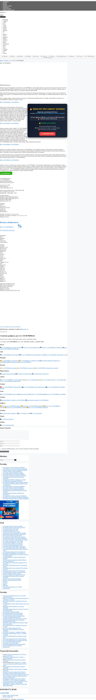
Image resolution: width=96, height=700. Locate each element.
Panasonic (5, 37)
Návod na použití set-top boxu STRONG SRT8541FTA (15, 676)
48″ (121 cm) (36, 56)
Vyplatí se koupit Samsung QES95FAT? (12, 471)
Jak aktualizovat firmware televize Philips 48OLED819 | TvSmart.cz (13, 683)
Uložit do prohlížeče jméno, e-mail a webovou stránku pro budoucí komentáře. (20, 448)
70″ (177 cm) (79, 56)
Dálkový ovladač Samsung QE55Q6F (12, 580)
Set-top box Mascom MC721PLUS (17, 673)
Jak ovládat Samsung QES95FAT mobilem (13, 473)
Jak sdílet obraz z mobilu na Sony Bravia (12, 543)
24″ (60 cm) (4, 56)
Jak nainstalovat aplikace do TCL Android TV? (14, 551)
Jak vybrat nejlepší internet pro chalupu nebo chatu (15, 640)
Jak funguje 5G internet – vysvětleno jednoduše (14, 632)
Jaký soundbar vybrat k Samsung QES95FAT (14, 467)
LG (4, 33)
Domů (1, 60)
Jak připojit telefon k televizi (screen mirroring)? (14, 572)
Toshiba (5, 50)
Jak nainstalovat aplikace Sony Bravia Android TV (15, 538)
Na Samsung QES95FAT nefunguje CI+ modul (14, 479)
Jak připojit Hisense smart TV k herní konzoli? (14, 570)
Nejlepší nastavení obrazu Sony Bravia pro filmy (14, 533)
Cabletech (5, 21)
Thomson (5, 49)
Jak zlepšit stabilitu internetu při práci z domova (14, 644)
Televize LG (25, 329)
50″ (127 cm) (43, 56)
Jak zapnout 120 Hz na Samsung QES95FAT (13, 489)
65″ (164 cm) (71, 56)
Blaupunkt (5, 19)
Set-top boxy (6, 7)
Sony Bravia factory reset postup (10, 529)
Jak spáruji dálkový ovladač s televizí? (12, 573)
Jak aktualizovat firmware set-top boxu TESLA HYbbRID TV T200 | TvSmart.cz (14, 679)
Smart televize (6, 588)
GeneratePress (20, 699)
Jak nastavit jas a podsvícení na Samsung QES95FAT (15, 497)
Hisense (5, 27)
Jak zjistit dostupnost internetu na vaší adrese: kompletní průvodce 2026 (13, 620)
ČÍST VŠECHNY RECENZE (7, 230)
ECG (4, 23)
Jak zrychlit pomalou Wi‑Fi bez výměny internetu (14, 638)
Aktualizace (6, 1)
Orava (4, 35)
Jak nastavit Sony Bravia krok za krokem (12, 526)
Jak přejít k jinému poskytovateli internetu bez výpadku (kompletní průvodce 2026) (14, 616)
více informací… (6, 173)
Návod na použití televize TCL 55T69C (12, 587)
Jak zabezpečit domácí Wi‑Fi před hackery (13, 613)
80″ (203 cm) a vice (48, 57)
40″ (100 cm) (20, 56)
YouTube (5, 582)
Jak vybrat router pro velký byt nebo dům (13, 614)
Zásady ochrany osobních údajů (10, 695)
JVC (4, 31)
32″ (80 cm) (12, 56)
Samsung (5, 39)
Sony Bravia (6, 44)
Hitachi (4, 29)
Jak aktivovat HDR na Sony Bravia (11, 531)
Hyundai (5, 30)
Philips (4, 38)
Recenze (5, 4)
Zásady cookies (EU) (8, 696)
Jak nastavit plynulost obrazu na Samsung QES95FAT (16, 498)
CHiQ (4, 22)
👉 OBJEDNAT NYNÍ (47, 133)
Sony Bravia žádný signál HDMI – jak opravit (14, 546)
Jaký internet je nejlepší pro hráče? (11, 611)
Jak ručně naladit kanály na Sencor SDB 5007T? (14, 547)
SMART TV (3, 12)
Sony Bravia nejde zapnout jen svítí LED (12, 545)
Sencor (4, 41)
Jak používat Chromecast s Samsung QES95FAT (14, 475)
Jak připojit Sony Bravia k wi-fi (10, 530)
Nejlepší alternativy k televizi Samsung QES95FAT (15, 470)
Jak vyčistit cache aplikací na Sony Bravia (13, 541)
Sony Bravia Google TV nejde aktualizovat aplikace (15, 539)
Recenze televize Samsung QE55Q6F (12, 578)
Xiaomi (5, 53)
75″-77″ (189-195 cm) (89, 56)
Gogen (4, 26)
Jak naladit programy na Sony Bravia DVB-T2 (14, 527)
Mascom (5, 34)
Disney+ (5, 584)
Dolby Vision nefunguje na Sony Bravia (12, 535)
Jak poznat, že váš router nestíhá (10, 643)
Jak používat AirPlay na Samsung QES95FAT (14, 474)
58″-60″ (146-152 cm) (61, 56)
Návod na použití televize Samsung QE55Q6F (14, 574)
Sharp (4, 42)
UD (4, 52)
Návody (5, 3)
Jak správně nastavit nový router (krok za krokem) (15, 618)
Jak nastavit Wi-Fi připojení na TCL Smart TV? (14, 553)
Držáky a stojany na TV (8, 10)
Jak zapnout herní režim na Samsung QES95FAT (14, 495)
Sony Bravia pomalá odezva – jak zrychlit (13, 542)
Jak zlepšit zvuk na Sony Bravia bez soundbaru (14, 537)
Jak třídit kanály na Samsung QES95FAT (12, 481)
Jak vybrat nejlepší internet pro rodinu (12, 628)
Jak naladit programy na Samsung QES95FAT (14, 486)
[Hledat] (15, 460)
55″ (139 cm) (51, 56)
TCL (4, 46)
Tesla (4, 48)
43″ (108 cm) (28, 56)
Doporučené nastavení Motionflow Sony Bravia (14, 534)
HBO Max (5, 585)
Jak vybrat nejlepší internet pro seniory (12, 641)
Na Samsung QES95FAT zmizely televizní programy (15, 482)
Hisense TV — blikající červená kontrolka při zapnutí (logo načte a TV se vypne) (14, 664)
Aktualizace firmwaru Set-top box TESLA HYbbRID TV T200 (15, 680)
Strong (4, 45)
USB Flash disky (7, 8)
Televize (6, 60)
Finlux (4, 25)
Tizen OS (5, 581)
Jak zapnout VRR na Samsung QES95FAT (13, 487)
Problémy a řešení (7, 6)
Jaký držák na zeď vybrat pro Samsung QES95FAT (15, 469)
